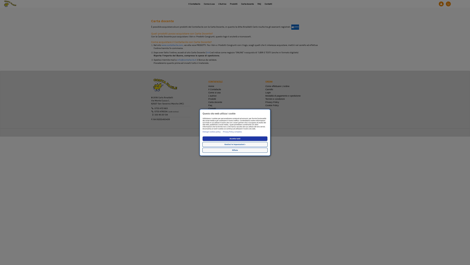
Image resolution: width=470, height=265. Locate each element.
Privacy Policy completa (232, 132)
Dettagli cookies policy (212, 132)
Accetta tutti (235, 139)
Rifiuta (235, 150)
